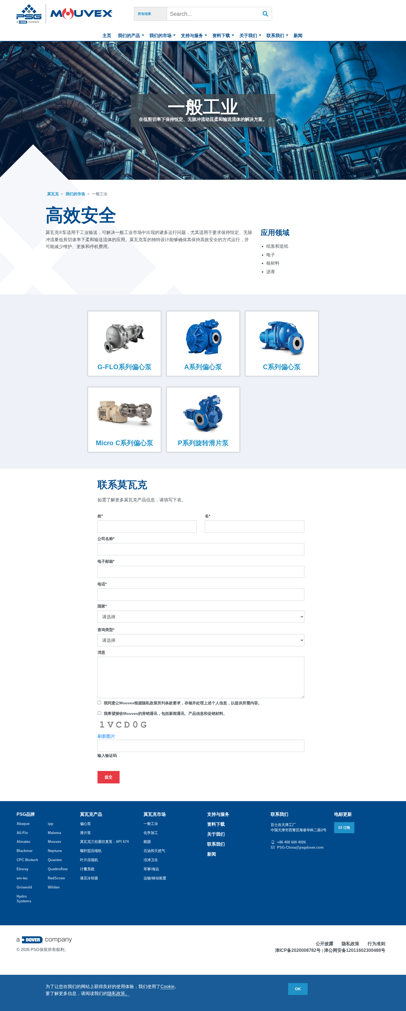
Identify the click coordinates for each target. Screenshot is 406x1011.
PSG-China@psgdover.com (300, 847)
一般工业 (99, 194)
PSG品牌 (26, 814)
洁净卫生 (151, 860)
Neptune (55, 851)
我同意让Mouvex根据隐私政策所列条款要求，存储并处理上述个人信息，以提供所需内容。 (183, 703)
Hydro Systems (24, 898)
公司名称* (105, 538)
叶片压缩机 (89, 860)
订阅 (346, 828)
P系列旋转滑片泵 (203, 443)
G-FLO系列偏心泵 (124, 367)
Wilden (54, 887)
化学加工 (151, 833)
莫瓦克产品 (91, 814)
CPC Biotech (27, 860)
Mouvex (54, 842)
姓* (100, 516)
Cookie (167, 986)
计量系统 (87, 869)
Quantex (55, 860)
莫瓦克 (53, 194)
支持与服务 (192, 35)
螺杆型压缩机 (91, 851)
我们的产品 (129, 35)
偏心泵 (85, 824)
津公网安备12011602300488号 (354, 950)
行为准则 (376, 943)
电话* (102, 584)
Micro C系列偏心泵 (124, 443)
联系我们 (275, 35)
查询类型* (105, 629)
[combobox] (219, 14)
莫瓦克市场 (155, 814)
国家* (102, 606)
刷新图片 (106, 736)
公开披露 (324, 943)
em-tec (22, 878)
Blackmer (25, 851)
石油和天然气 (154, 851)
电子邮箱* (105, 561)
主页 (106, 35)
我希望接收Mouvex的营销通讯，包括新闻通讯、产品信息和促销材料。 (165, 713)
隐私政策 (350, 943)
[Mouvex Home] (81, 14)
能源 (147, 842)
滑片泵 (85, 833)
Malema (54, 833)
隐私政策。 (118, 993)
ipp (50, 824)
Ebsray (22, 869)
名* (207, 516)
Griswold (24, 887)
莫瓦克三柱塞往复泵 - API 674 (104, 842)
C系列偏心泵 (282, 367)
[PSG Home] (31, 14)
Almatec (23, 842)
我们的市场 (160, 35)
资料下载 (221, 35)
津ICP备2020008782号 (298, 950)
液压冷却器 (89, 878)
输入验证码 (107, 755)
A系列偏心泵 (203, 367)
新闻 (298, 35)
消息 (101, 652)
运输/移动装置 (155, 878)
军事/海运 (151, 869)
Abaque (23, 824)
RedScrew (56, 878)
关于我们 (248, 35)
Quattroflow (58, 869)
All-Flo (22, 833)
